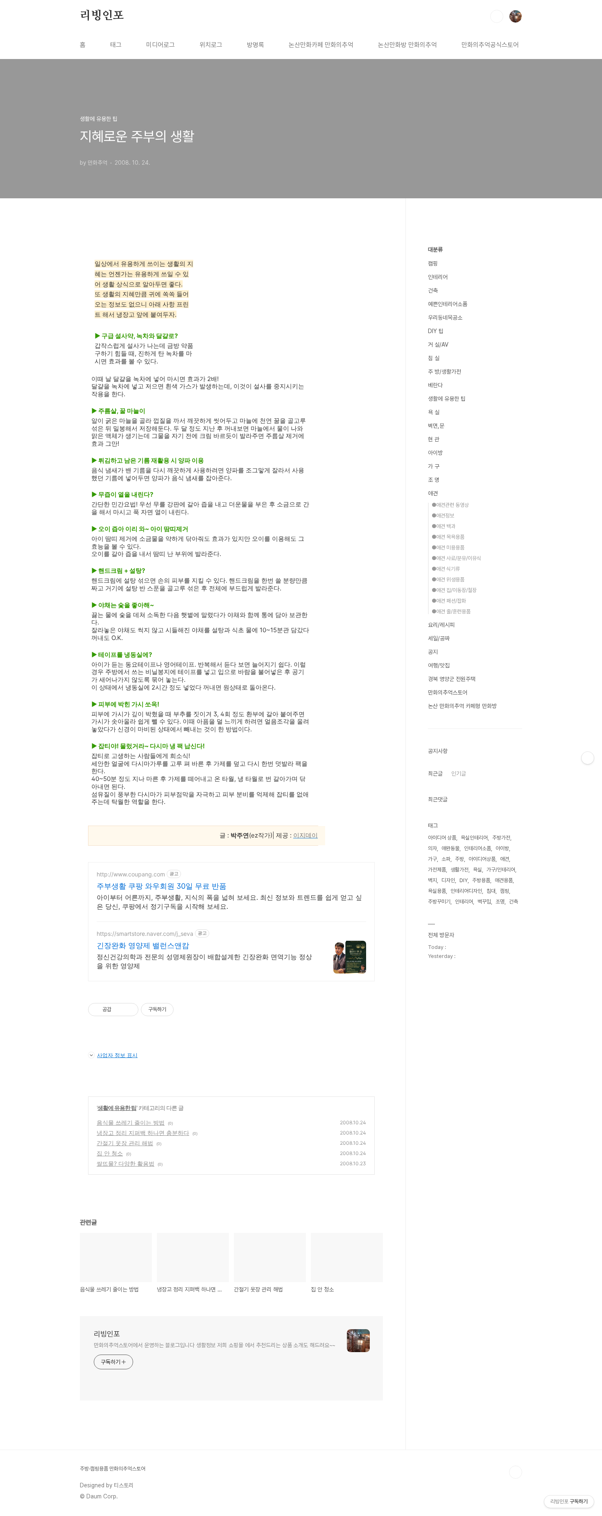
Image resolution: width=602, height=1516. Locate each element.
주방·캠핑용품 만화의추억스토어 (112, 1469)
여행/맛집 (439, 665)
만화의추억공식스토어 (490, 45)
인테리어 (438, 277)
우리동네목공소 (445, 317)
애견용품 (504, 880)
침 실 (433, 358)
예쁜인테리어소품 (447, 304)
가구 (432, 859)
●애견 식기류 (446, 569)
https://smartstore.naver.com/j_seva (145, 933)
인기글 (458, 773)
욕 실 (433, 412)
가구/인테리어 (501, 870)
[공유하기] (119, 1009)
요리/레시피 (441, 625)
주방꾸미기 (439, 902)
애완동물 (450, 848)
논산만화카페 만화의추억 (321, 45)
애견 (433, 493)
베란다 (435, 385)
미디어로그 (160, 45)
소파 (445, 859)
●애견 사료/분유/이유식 (456, 558)
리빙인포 (102, 16)
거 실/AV (438, 344)
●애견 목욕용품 (448, 537)
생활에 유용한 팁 (116, 1107)
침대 (491, 891)
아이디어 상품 (442, 838)
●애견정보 (443, 516)
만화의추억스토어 (447, 692)
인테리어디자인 (466, 891)
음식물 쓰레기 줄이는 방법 (131, 1122)
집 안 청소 (110, 1153)
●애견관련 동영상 (450, 505)
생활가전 (459, 870)
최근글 (435, 773)
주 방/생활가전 (444, 371)
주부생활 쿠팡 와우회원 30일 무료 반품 (161, 886)
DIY (463, 880)
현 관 (433, 439)
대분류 (435, 249)
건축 (433, 290)
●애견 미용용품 (448, 548)
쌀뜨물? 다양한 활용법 (125, 1163)
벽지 (432, 880)
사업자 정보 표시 (117, 1055)
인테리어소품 (477, 848)
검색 (497, 16)
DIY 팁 (436, 331)
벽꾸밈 (484, 902)
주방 (459, 859)
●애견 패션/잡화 (449, 601)
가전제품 (437, 870)
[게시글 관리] (129, 1009)
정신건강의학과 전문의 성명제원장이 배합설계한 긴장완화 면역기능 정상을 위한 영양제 (204, 961)
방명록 (255, 45)
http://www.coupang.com (131, 874)
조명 (500, 902)
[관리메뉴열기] (588, 758)
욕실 (477, 870)
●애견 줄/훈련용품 (451, 611)
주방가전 (501, 838)
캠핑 (433, 263)
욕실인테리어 (474, 838)
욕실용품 (437, 891)
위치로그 (210, 45)
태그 (116, 45)
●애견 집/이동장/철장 (454, 590)
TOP (515, 1472)
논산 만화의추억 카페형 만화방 (462, 706)
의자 (432, 848)
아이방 (435, 452)
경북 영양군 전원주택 (451, 679)
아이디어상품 (482, 859)
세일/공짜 (439, 638)
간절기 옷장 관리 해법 (125, 1142)
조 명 (433, 480)
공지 (433, 652)
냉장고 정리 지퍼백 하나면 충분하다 (143, 1132)
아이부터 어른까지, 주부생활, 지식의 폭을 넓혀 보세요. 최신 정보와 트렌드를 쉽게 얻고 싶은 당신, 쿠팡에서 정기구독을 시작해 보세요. (229, 901)
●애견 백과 (443, 526)
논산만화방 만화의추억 (407, 45)
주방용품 (481, 880)
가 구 (433, 466)
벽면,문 (436, 425)
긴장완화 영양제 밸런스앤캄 (143, 945)
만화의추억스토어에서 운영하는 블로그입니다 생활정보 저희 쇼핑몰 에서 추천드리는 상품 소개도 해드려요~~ (214, 1345)
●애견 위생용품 (448, 579)
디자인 (448, 880)
